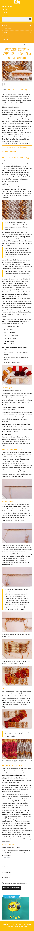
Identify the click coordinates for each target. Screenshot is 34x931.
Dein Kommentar (6, 855)
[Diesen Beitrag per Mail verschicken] (22, 89)
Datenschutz (10, 926)
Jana (8, 84)
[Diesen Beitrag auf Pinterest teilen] (9, 89)
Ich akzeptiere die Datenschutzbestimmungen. (15, 883)
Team (23, 924)
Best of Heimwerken (15, 924)
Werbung (17, 926)
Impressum (5, 15)
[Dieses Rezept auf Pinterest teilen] (17, 90)
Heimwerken (6, 36)
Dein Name (5, 867)
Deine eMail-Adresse (7, 872)
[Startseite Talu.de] (17, 2)
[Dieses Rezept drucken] (26, 90)
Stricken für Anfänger (25, 45)
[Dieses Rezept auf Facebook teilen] (13, 90)
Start (3, 45)
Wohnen (4, 32)
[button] (30, 25)
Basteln (4, 25)
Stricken (16, 45)
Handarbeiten (6, 29)
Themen (4, 9)
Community (5, 39)
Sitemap (4, 12)
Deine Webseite (6, 877)
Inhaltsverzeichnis (17, 147)
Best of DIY (6, 924)
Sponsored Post (7, 6)
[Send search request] (30, 19)
